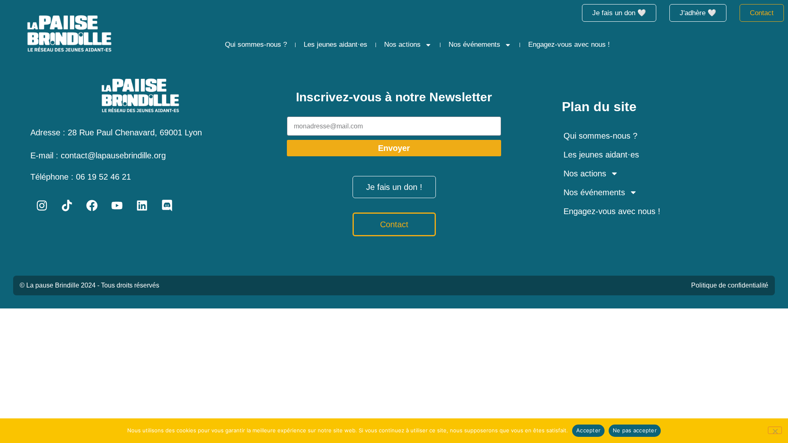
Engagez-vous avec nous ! (569, 44)
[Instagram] (41, 205)
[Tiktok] (66, 205)
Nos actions (402, 44)
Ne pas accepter (635, 430)
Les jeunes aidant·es (335, 44)
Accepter (588, 430)
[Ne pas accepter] (775, 430)
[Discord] (167, 205)
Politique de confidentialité (729, 285)
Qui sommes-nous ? (256, 44)
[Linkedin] (142, 205)
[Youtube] (116, 205)
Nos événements (474, 44)
